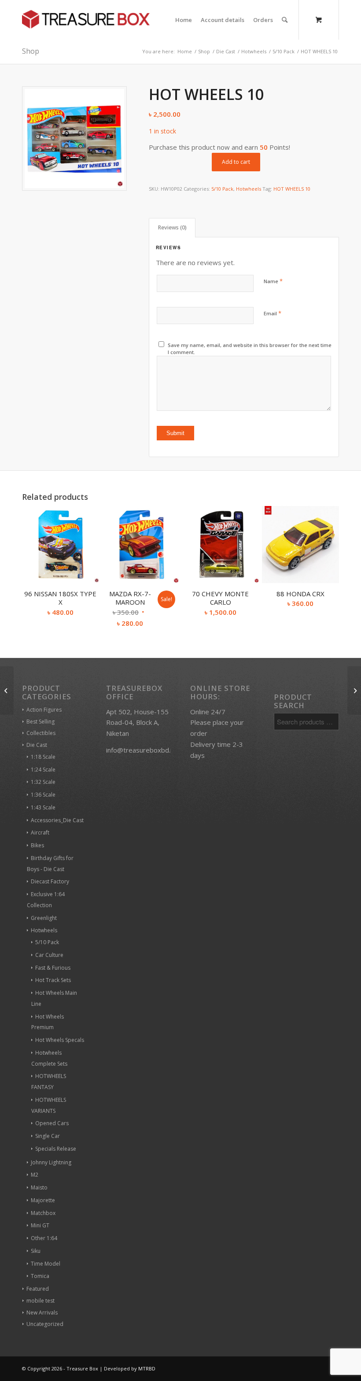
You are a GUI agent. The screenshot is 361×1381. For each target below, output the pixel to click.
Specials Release (55, 1148)
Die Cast (36, 745)
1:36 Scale (43, 794)
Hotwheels (248, 188)
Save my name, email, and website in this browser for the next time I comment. (250, 349)
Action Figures (44, 709)
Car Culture (49, 955)
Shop (30, 51)
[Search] (284, 20)
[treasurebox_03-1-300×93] (86, 20)
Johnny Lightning (51, 1162)
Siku (36, 1251)
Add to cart (236, 162)
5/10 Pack (222, 188)
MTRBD (146, 1368)
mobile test (40, 1300)
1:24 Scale (43, 769)
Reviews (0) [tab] (172, 227)
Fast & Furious (52, 967)
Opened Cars (52, 1123)
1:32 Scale (43, 782)
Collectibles (40, 733)
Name (273, 281)
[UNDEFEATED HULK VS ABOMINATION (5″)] (354, 690)
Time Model (45, 1263)
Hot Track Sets (53, 980)
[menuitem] (183, 20)
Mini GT (40, 1225)
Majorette (43, 1200)
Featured (37, 1288)
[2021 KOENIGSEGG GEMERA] (7, 690)
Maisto (39, 1187)
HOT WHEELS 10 (291, 188)
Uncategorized (44, 1324)
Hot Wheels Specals (59, 1040)
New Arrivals (42, 1312)
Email (272, 313)
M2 (34, 1174)
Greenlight (44, 918)
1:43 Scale (43, 807)
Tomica (40, 1276)
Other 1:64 (44, 1238)
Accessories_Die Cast (57, 820)
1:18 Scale (43, 757)
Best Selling (40, 721)
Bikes (37, 845)
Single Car (47, 1136)
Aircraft (40, 832)
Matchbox (43, 1213)
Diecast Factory (50, 881)
